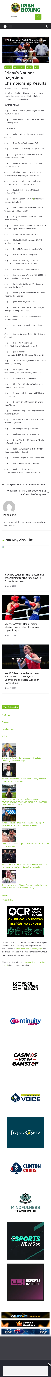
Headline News (19, 67)
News (36, 67)
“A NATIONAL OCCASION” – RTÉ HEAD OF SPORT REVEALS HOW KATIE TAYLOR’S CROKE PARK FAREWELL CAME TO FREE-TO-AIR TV (24, 802)
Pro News (6, 715)
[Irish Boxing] (5, 26)
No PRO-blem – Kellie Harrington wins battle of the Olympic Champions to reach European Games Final (23, 678)
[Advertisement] (25, 1371)
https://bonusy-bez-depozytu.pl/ (29, 948)
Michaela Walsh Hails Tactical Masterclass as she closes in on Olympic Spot (22, 627)
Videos (4, 736)
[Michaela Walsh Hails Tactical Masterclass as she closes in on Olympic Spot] (25, 596)
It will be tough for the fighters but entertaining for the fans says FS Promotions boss (24, 578)
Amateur (8, 67)
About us (5, 896)
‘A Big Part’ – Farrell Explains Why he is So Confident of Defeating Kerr (26, 492)
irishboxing (24, 88)
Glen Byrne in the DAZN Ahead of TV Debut (25, 484)
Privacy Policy (7, 900)
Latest (29, 67)
